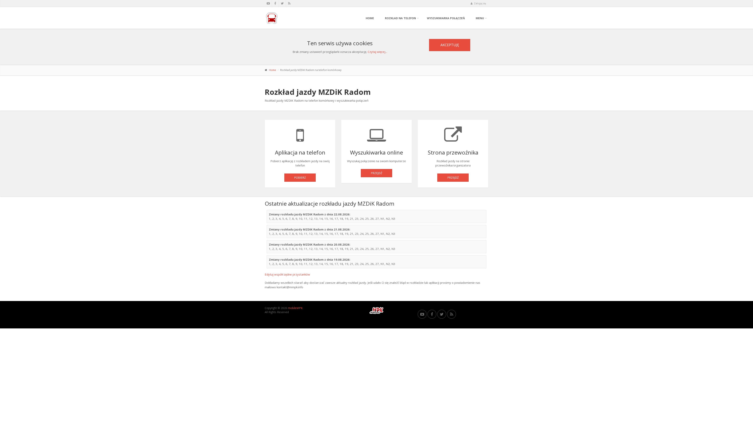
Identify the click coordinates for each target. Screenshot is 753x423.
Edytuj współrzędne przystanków (287, 274)
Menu (480, 18)
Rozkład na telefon (400, 18)
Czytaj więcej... (377, 52)
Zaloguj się (479, 3)
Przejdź (376, 173)
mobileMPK (295, 308)
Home (370, 18)
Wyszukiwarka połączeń (446, 18)
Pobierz (300, 177)
